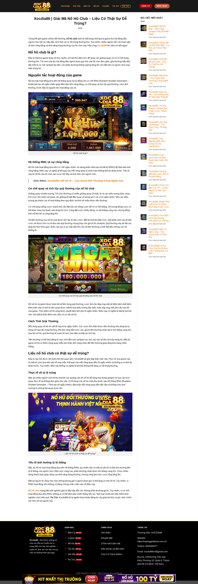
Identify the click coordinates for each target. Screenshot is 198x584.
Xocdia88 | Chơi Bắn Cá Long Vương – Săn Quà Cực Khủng (159, 218)
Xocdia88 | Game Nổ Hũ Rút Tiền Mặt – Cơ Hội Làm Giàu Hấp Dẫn (159, 47)
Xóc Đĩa (76, 6)
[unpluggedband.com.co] (41, 6)
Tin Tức (125, 6)
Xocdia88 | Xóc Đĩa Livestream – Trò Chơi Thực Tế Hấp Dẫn (158, 126)
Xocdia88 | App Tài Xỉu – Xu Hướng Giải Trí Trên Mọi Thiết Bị (159, 94)
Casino (105, 6)
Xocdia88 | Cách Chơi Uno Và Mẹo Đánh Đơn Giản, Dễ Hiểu (158, 159)
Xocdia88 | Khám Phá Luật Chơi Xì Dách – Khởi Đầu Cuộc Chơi (159, 204)
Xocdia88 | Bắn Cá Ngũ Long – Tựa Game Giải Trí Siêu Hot (158, 233)
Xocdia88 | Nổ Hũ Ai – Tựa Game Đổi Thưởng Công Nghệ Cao (85, 180)
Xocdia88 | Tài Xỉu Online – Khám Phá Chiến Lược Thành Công (158, 110)
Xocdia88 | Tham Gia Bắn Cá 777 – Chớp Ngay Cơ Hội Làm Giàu (159, 189)
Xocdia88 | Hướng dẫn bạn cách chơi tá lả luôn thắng (159, 174)
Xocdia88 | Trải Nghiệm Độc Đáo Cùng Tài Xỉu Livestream (157, 142)
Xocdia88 (102, 45)
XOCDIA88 (65, 6)
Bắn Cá (87, 6)
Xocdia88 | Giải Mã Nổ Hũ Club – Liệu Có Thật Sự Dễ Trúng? (158, 63)
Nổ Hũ (96, 6)
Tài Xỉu (115, 6)
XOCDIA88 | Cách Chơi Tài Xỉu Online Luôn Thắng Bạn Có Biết (158, 250)
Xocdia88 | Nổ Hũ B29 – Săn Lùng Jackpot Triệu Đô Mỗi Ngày (159, 30)
